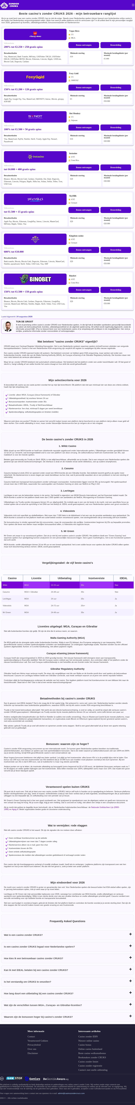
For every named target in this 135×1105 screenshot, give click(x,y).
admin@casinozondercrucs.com (71, 1093)
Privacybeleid (34, 1045)
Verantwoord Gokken (38, 1041)
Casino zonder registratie (90, 1066)
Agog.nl (15, 809)
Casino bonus (84, 1045)
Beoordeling (115, 45)
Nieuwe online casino (88, 1041)
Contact (31, 1036)
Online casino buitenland (90, 1049)
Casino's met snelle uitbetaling (92, 1070)
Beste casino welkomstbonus (92, 1053)
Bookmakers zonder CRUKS (92, 1057)
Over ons (32, 1049)
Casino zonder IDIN (88, 1036)
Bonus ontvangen (83, 45)
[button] (130, 1090)
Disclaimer (33, 1053)
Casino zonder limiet (88, 1061)
